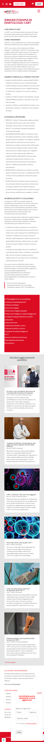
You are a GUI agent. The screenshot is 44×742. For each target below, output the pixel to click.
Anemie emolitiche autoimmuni (15, 337)
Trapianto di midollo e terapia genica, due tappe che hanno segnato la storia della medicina (21, 444)
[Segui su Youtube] (10, 4)
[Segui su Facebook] (3, 4)
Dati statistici (9, 343)
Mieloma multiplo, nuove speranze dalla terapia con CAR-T (20, 639)
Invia (19, 732)
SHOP (39, 4)
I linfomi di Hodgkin (11, 308)
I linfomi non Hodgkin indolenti (15, 311)
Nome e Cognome (23, 708)
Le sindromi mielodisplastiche (15, 302)
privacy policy (31, 723)
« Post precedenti (9, 662)
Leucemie (18, 395)
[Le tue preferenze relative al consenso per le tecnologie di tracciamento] (4, 740)
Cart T (6, 334)
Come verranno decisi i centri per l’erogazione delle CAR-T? (18, 589)
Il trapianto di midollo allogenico (16, 331)
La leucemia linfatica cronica (14, 328)
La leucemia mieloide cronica (14, 325)
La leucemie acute (10, 322)
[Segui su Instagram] (6, 4)
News (30, 395)
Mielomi (24, 395)
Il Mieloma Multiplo (11, 305)
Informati (19, 448)
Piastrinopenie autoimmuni (14, 340)
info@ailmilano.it (9, 717)
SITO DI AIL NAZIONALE (12, 684)
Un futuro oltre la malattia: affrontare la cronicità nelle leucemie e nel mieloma (21, 392)
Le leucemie (8, 320)
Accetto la (28, 723)
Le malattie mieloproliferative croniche (18, 317)
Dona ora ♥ (19, 4)
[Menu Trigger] (39, 11)
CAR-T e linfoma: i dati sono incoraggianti (21, 494)
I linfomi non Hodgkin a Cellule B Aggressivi (20, 314)
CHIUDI (39, 693)
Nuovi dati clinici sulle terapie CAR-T (19, 543)
